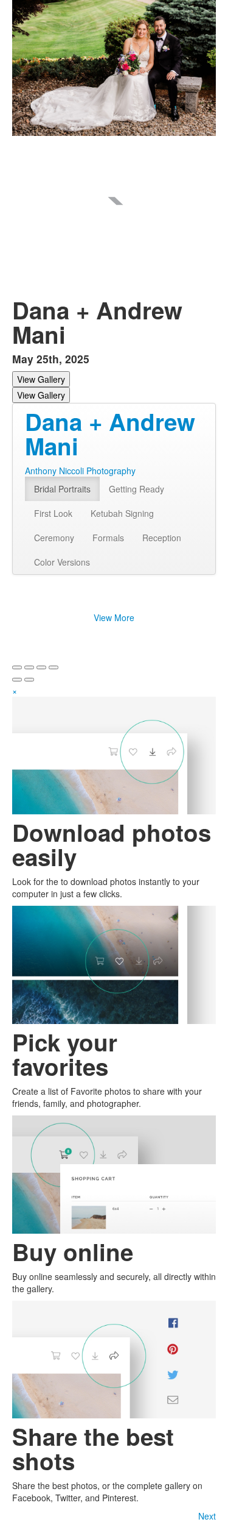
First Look (53, 513)
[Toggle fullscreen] (41, 667)
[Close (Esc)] (17, 667)
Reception (161, 538)
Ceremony (54, 538)
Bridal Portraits (62, 489)
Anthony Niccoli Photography (80, 470)
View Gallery (41, 379)
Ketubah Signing (122, 513)
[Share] (29, 667)
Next (207, 1516)
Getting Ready (136, 489)
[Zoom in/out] (53, 667)
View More (114, 617)
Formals (108, 538)
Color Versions (62, 562)
